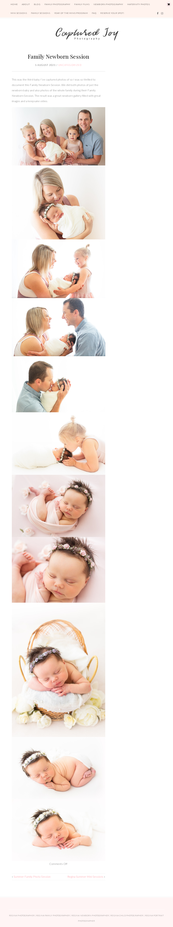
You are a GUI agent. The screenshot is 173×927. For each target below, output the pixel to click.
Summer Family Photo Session (32, 876)
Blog (37, 4)
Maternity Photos (138, 4)
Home (14, 4)
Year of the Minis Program (71, 13)
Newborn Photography (108, 4)
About (26, 4)
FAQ (94, 13)
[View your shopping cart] (168, 4)
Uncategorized (70, 65)
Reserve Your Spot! (112, 13)
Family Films (81, 4)
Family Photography (57, 4)
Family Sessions (40, 13)
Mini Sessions (19, 13)
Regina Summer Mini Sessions (85, 876)
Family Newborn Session (58, 56)
